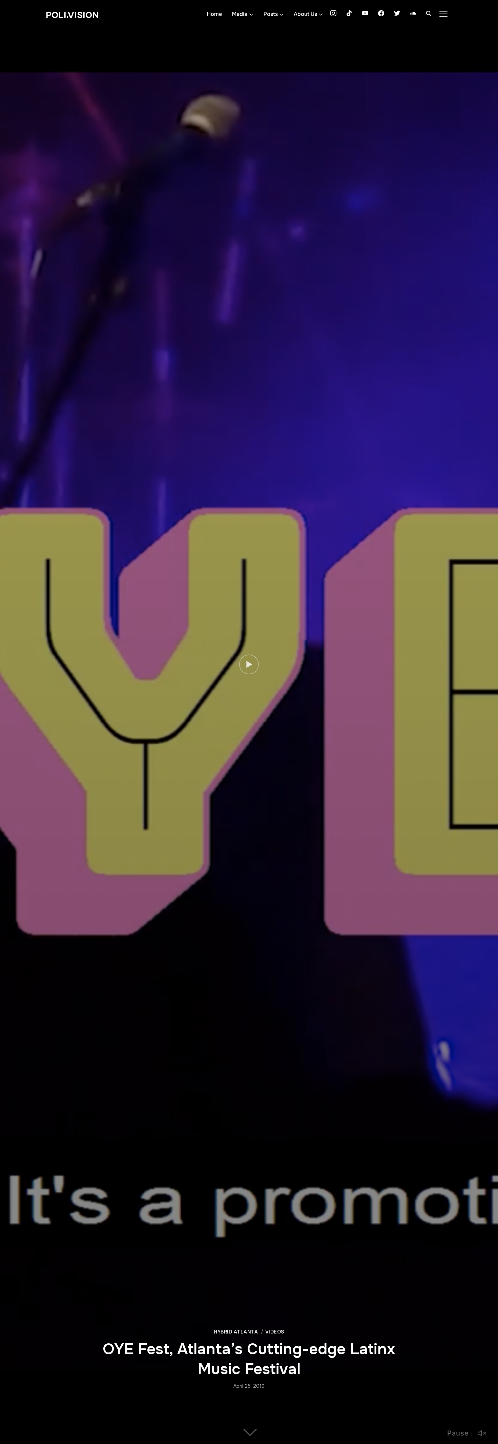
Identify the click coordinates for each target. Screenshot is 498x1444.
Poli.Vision (72, 15)
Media (240, 14)
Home (214, 14)
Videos (274, 1332)
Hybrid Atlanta (236, 1332)
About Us (305, 14)
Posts (271, 14)
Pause (458, 1433)
